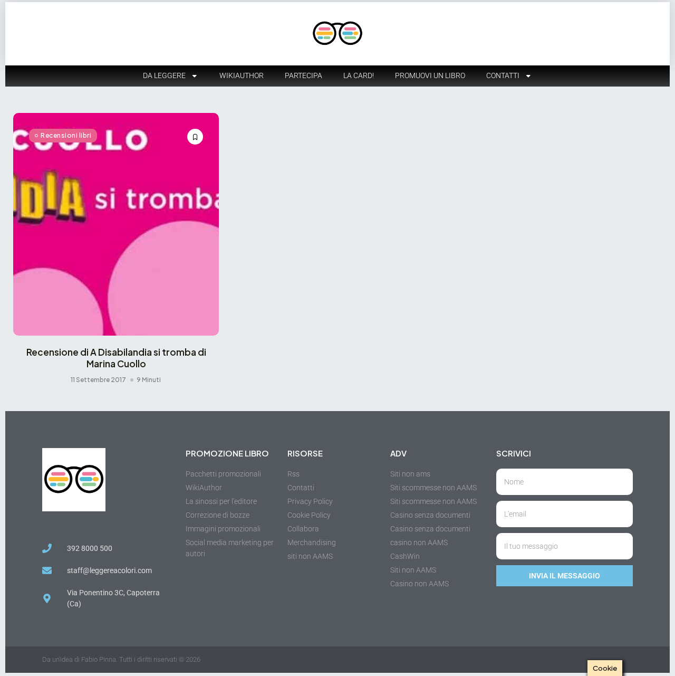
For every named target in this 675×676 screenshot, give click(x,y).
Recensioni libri (66, 135)
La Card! (358, 75)
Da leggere (164, 75)
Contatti (502, 75)
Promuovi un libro (430, 75)
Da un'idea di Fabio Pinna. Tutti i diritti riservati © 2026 (121, 659)
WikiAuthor (241, 75)
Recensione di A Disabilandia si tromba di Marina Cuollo (116, 357)
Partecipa (303, 75)
